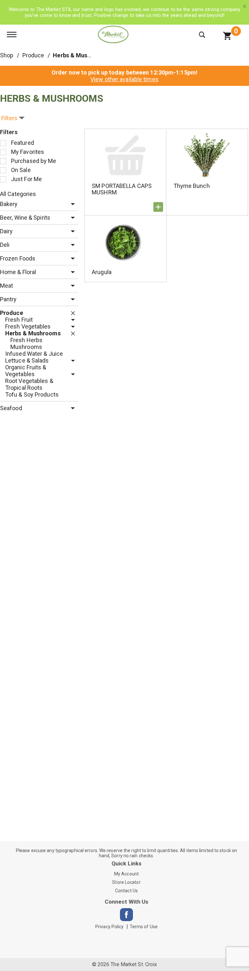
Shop (6, 55)
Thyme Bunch (191, 185)
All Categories (18, 194)
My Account (126, 873)
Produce (33, 55)
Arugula (102, 272)
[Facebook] (126, 914)
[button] (71, 204)
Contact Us (126, 890)
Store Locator (126, 882)
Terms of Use (144, 926)
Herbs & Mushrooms (80, 55)
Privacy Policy (109, 926)
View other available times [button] (124, 79)
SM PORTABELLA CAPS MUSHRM (122, 189)
